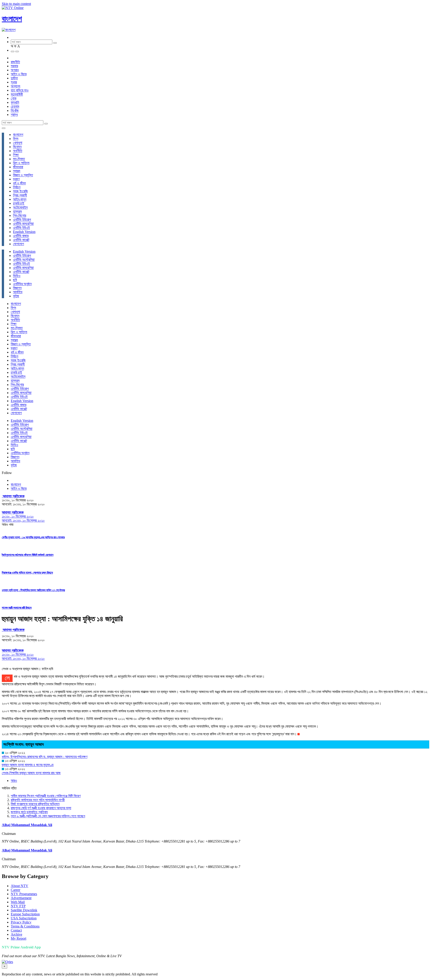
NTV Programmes (24, 894)
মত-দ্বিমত (19, 159)
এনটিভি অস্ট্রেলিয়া (24, 260)
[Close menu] (3, 128)
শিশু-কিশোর (19, 215)
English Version (24, 232)
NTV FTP (18, 906)
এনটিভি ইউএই (21, 228)
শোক (13, 98)
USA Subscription (24, 918)
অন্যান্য (15, 86)
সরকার (14, 66)
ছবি (15, 280)
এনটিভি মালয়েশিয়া (23, 224)
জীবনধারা (18, 167)
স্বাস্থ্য (16, 171)
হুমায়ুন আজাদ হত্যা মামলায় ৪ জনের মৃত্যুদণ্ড (28, 765)
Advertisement (21, 898)
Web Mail (18, 902)
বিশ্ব (15, 139)
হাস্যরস (17, 211)
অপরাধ (15, 70)
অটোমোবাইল (20, 207)
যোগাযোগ (18, 244)
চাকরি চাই (18, 203)
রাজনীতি (15, 62)
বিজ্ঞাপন (17, 288)
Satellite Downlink (24, 910)
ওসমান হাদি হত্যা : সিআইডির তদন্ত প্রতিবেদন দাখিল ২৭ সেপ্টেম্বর (33, 590)
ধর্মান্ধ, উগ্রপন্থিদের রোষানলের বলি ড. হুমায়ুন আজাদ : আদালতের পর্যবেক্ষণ (44, 757)
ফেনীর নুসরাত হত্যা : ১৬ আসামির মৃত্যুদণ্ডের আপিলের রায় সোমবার (33, 537)
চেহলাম (15, 106)
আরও (14, 780)
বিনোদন (17, 147)
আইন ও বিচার (18, 74)
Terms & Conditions (25, 926)
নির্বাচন (16, 187)
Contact (16, 930)
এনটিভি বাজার (21, 236)
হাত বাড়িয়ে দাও (20, 90)
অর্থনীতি (17, 151)
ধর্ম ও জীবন (19, 183)
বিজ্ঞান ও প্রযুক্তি (23, 175)
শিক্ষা (16, 155)
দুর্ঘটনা (14, 78)
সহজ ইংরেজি (20, 191)
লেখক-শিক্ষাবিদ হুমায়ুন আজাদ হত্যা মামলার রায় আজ (31, 773)
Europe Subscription (25, 914)
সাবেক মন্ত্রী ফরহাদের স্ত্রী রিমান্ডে (17, 607)
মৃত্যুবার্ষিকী (17, 94)
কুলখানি (15, 102)
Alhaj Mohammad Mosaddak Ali (27, 825)
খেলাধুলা (17, 143)
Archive (16, 934)
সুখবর (14, 82)
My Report (18, 938)
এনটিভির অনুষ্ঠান (22, 284)
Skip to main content (16, 4)
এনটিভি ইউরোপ (22, 219)
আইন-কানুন (19, 199)
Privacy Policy (21, 922)
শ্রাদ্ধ (14, 114)
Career (15, 890)
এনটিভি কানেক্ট (21, 240)
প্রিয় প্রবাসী (20, 195)
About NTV (19, 886)
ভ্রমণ (16, 179)
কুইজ (16, 296)
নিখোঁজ (15, 110)
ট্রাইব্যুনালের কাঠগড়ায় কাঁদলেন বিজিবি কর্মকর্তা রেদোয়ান (27, 555)
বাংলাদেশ (12, 19)
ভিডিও (16, 276)
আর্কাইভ (17, 292)
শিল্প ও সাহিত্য (21, 163)
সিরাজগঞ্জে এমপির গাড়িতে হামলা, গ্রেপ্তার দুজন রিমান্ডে (27, 572)
